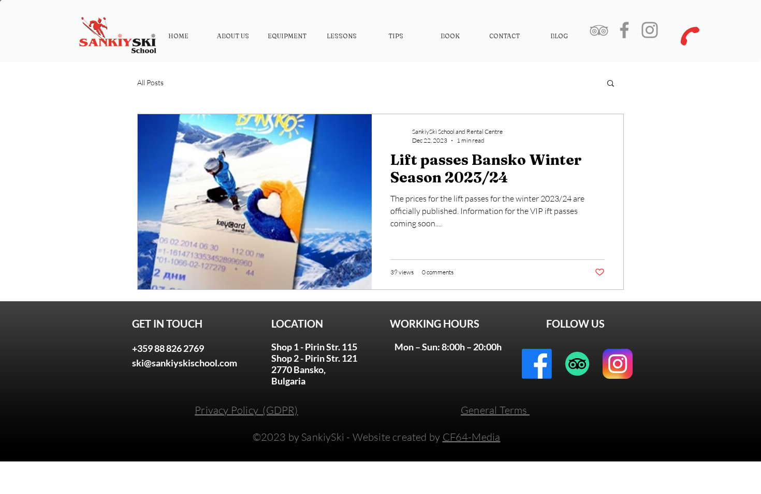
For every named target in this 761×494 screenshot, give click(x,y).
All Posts (150, 82)
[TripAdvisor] (577, 364)
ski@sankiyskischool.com (184, 362)
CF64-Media (472, 436)
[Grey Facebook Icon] (624, 30)
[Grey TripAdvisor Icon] (599, 30)
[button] (611, 84)
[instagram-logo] (618, 364)
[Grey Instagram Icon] (650, 30)
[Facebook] (537, 364)
